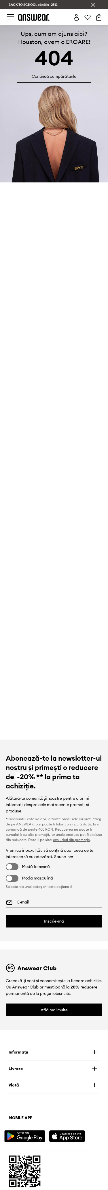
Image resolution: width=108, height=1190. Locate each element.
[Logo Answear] (34, 17)
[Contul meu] (76, 17)
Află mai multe (54, 1009)
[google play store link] (26, 1135)
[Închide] (93, 4)
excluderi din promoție (71, 840)
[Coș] (98, 17)
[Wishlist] (87, 17)
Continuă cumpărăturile (54, 76)
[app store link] (70, 1135)
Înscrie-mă (54, 921)
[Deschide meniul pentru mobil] (10, 17)
